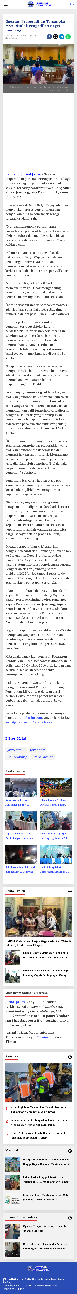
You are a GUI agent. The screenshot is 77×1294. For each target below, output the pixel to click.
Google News (42, 722)
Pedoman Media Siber (45, 1285)
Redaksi (27, 1285)
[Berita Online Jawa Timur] (39, 3)
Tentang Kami (12, 1285)
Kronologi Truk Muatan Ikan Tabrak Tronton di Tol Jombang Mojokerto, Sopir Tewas (39, 1109)
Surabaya (44, 1037)
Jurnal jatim (15, 1001)
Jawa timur (16, 749)
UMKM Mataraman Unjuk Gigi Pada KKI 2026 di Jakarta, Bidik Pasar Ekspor (38, 943)
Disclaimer (8, 1288)
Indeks (20, 1288)
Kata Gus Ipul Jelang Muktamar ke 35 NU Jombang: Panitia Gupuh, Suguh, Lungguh (19, 802)
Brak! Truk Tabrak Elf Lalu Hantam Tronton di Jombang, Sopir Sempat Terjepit (38, 1135)
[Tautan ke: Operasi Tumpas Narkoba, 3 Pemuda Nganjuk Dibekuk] (12, 1231)
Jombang (37, 749)
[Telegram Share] (61, 36)
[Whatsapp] (68, 36)
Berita (40, 1279)
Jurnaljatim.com (30, 717)
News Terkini (11, 38)
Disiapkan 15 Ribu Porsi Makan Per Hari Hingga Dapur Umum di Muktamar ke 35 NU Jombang (46, 1162)
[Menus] (5, 4)
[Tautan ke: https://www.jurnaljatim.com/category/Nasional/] (70, 1151)
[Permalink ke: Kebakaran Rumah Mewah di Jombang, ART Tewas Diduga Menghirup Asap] (21, 854)
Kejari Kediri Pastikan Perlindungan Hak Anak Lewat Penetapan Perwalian (19, 836)
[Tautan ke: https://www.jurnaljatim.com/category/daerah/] (70, 891)
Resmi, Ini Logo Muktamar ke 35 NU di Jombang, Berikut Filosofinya (45, 1197)
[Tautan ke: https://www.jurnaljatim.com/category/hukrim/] (70, 1218)
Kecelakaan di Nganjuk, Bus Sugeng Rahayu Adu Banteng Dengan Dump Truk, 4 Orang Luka (54, 836)
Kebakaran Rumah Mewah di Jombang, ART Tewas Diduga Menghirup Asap (20, 869)
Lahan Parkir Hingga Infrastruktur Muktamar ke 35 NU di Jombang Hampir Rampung (46, 1180)
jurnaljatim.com (17, 722)
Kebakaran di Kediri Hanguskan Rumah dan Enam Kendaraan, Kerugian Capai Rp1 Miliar (39, 1122)
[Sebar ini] (49, 36)
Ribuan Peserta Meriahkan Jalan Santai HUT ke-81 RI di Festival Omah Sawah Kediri (46, 955)
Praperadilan (43, 756)
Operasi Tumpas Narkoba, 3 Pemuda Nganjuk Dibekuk (44, 1228)
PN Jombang (17, 756)
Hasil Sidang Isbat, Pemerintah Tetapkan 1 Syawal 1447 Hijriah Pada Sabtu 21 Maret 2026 (54, 869)
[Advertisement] (38, 134)
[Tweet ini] (55, 36)
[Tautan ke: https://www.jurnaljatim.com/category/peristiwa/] (70, 1057)
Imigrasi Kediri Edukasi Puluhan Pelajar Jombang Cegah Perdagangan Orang (46, 973)
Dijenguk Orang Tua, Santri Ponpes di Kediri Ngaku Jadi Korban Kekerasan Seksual (45, 1246)
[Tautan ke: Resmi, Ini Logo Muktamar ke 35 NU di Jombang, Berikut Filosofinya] (12, 1199)
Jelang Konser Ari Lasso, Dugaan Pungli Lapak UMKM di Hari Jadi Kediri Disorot (54, 802)
